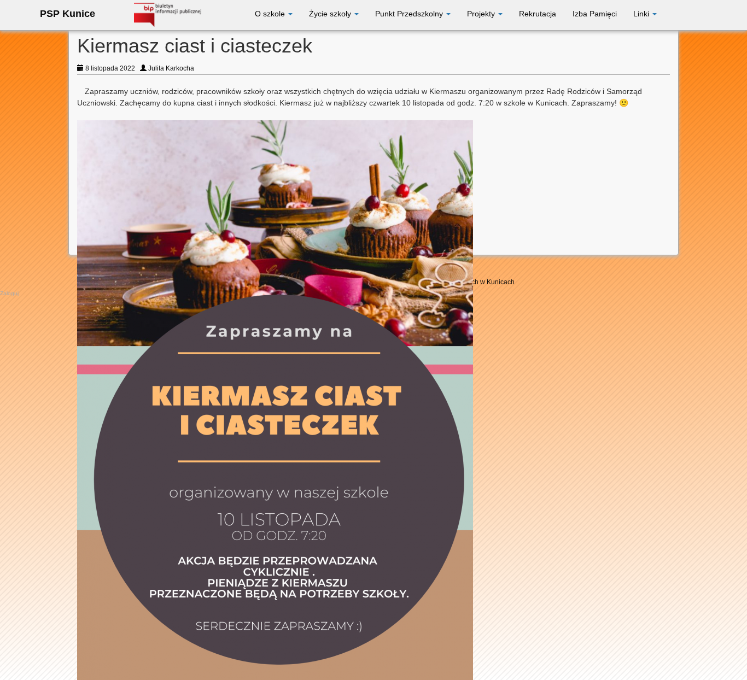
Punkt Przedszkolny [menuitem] (410, 13)
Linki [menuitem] (642, 13)
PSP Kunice (67, 13)
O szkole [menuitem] (271, 13)
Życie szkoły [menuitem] (331, 13)
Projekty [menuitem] (482, 13)
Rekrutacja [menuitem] (537, 13)
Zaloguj (9, 293)
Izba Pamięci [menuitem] (595, 13)
